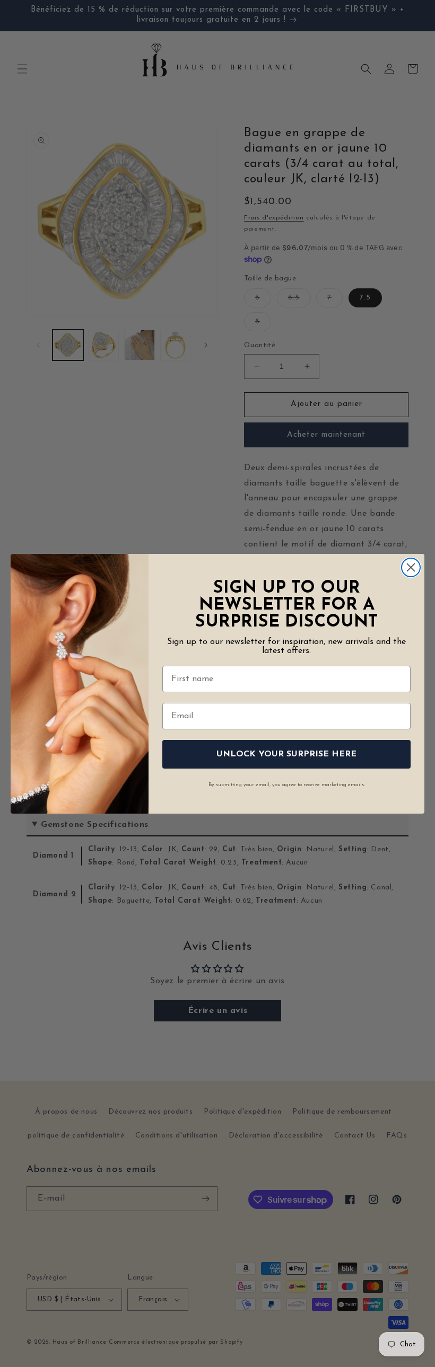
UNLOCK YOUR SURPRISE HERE (286, 754)
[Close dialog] (411, 567)
